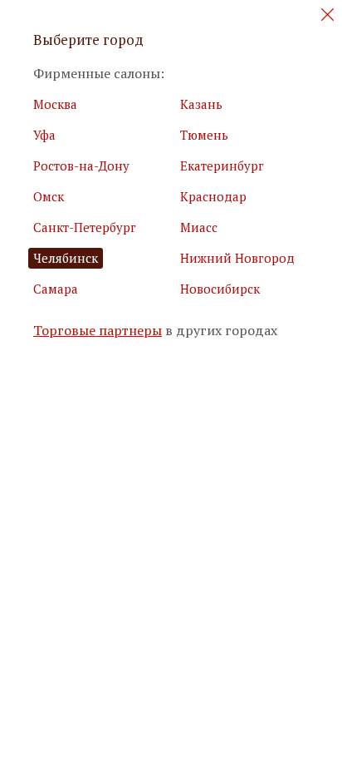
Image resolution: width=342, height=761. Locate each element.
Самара (55, 288)
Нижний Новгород (237, 258)
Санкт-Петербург (84, 227)
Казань (201, 104)
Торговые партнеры (97, 331)
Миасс (198, 227)
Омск (48, 196)
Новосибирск (220, 288)
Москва (55, 104)
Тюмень (204, 134)
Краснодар (213, 196)
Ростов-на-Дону (81, 165)
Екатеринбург (222, 165)
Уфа (44, 134)
